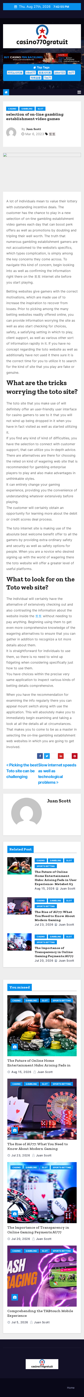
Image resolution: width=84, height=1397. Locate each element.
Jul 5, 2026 (19, 1322)
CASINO (12, 108)
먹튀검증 (36, 77)
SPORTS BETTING (46, 866)
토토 (52, 134)
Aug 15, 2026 (44, 888)
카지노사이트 (15, 72)
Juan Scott (33, 129)
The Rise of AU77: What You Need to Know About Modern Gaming (55, 916)
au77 (71, 72)
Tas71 (47, 77)
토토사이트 (45, 72)
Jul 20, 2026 (44, 960)
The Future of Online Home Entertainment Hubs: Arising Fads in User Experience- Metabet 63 (55, 878)
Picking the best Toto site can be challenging (22, 771)
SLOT (40, 108)
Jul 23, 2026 (44, 924)
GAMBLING (27, 108)
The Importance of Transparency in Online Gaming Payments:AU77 (54, 952)
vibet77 (30, 72)
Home (71, 1387)
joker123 (60, 72)
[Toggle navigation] (79, 92)
